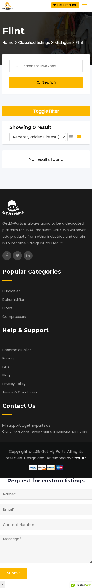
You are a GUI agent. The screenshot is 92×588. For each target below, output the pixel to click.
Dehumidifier (13, 299)
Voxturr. (79, 458)
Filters (7, 308)
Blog (6, 375)
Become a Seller (16, 349)
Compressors (14, 316)
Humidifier (11, 291)
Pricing (8, 358)
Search (49, 82)
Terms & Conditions (19, 392)
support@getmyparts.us (28, 425)
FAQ (5, 366)
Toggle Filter (46, 111)
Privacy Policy (13, 383)
